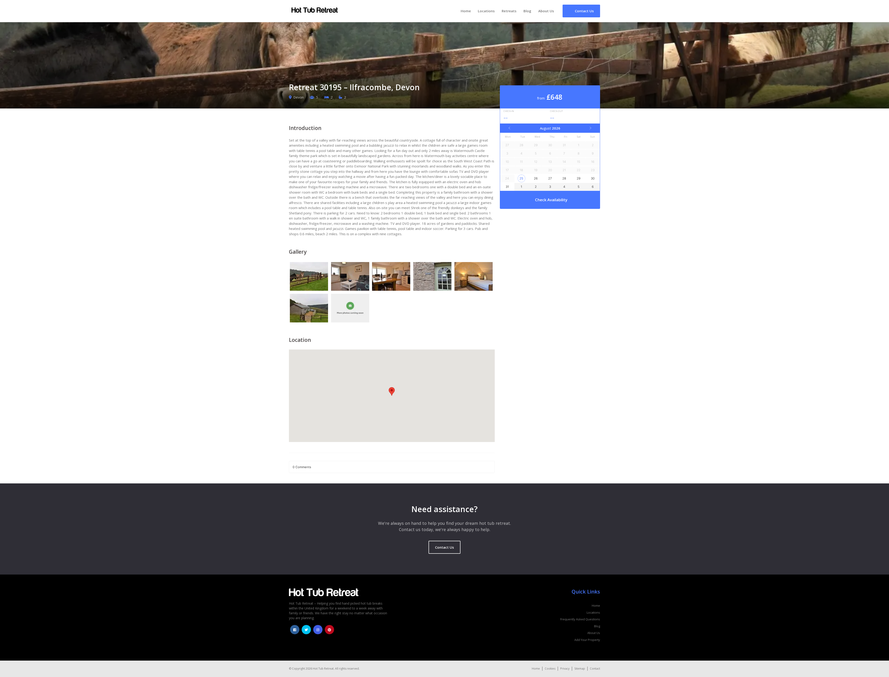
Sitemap (579, 669)
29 (578, 178)
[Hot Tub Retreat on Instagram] (317, 629)
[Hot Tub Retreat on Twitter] (306, 629)
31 (507, 187)
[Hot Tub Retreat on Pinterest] (329, 629)
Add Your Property (587, 640)
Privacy (565, 669)
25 (521, 178)
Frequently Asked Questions (580, 619)
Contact (595, 669)
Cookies (550, 669)
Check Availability (551, 199)
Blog (527, 11)
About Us (546, 11)
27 (550, 178)
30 (593, 178)
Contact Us (444, 547)
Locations (486, 11)
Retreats (509, 11)
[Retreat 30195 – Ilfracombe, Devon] (309, 277)
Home (466, 11)
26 (536, 178)
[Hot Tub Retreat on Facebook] (294, 629)
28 (564, 178)
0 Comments (302, 467)
